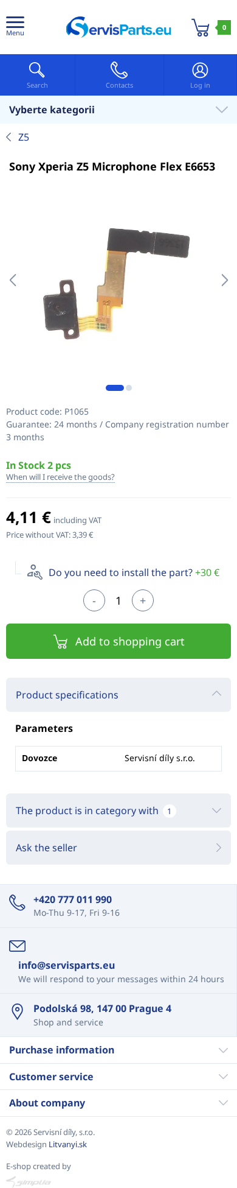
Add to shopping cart (130, 641)
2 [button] (129, 388)
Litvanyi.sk (68, 1144)
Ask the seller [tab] (46, 847)
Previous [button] (12, 280)
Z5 (23, 137)
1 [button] (115, 388)
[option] (118, 280)
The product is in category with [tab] (93, 810)
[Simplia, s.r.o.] (118, 1182)
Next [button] (224, 280)
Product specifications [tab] (67, 694)
